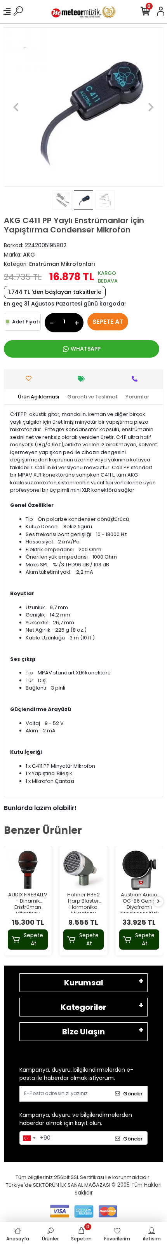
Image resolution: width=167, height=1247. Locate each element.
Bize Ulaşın (83, 1031)
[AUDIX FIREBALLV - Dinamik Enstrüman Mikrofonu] (28, 870)
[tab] (38, 397)
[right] (158, 901)
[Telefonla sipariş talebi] (136, 379)
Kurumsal (83, 982)
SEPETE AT (107, 321)
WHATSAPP (86, 349)
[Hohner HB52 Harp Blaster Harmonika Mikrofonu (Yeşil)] (83, 870)
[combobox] (29, 1138)
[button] (16, 107)
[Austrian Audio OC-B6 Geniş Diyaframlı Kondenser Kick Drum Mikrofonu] (139, 870)
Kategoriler (83, 1007)
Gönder (133, 1093)
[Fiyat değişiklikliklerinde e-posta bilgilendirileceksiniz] (83, 379)
